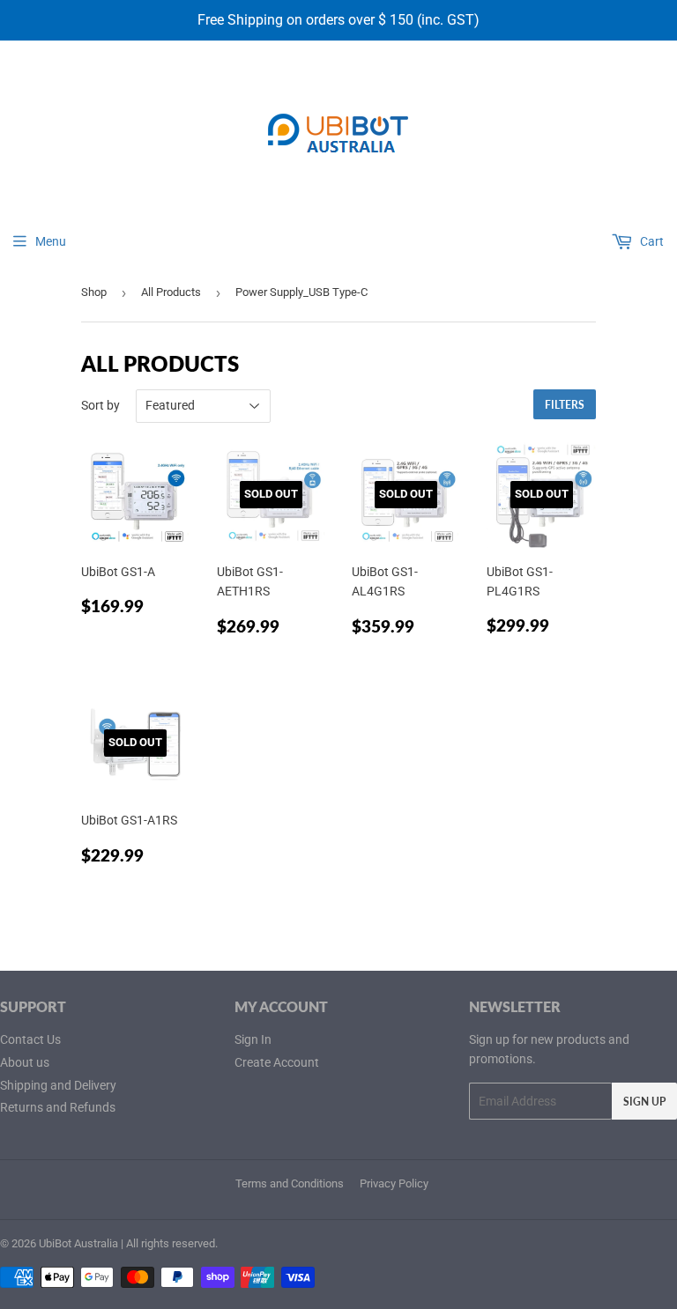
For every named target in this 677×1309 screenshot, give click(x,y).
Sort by (100, 405)
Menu (50, 241)
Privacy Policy (394, 1183)
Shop (94, 292)
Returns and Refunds (57, 1107)
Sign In (253, 1039)
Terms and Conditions (289, 1183)
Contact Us (30, 1039)
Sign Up (644, 1101)
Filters (564, 404)
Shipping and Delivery (58, 1085)
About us (24, 1062)
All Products (171, 292)
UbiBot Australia (78, 1243)
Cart (650, 241)
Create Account (276, 1062)
